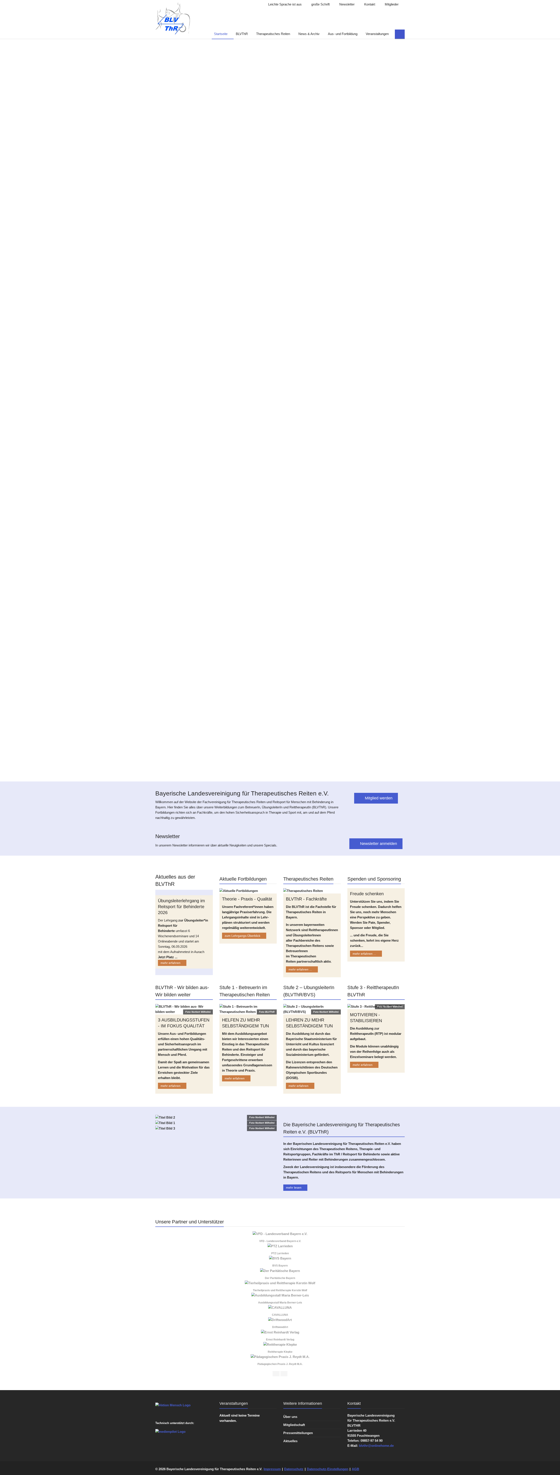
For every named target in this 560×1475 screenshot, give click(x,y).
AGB (355, 1469)
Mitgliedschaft (294, 1425)
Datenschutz (293, 1469)
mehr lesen (294, 1187)
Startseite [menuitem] (221, 34)
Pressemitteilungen (298, 1433)
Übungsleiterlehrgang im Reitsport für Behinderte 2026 (181, 906)
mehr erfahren (171, 963)
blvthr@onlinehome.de (376, 1445)
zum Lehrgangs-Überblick (243, 935)
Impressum (272, 1469)
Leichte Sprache (284, 4)
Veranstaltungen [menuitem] (377, 34)
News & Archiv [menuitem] (309, 34)
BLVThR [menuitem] (242, 34)
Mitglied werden (378, 798)
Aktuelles (290, 1441)
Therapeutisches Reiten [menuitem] (273, 34)
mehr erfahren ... (301, 969)
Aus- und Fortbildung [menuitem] (342, 34)
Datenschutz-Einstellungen (327, 1469)
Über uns (290, 1417)
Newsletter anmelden (378, 843)
